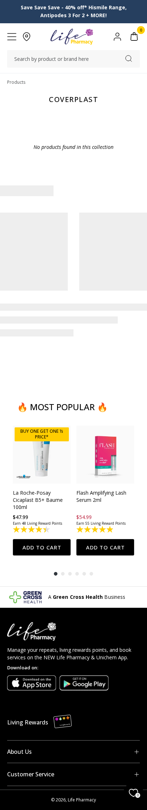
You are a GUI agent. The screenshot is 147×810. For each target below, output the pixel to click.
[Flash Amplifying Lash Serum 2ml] (105, 455)
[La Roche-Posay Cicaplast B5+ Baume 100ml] (42, 455)
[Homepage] (71, 37)
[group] (42, 491)
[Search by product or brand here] (129, 58)
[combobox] (73, 59)
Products (16, 82)
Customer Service (30, 774)
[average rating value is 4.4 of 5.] (32, 529)
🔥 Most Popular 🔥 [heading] (62, 407)
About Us (19, 752)
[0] (134, 36)
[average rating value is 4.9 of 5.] (95, 529)
